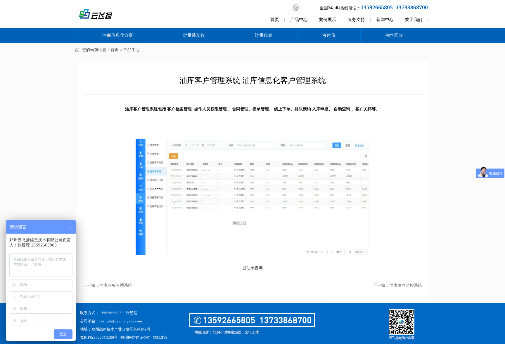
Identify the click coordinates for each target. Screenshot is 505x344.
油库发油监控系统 (405, 285)
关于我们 (413, 19)
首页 (274, 19)
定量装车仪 (194, 35)
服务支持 (356, 19)
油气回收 (394, 35)
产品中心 (299, 19)
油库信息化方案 (117, 35)
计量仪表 (263, 35)
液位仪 (328, 35)
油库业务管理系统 (115, 285)
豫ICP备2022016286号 (99, 337)
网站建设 (160, 337)
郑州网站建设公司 (135, 337)
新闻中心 (385, 19)
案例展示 (327, 19)
